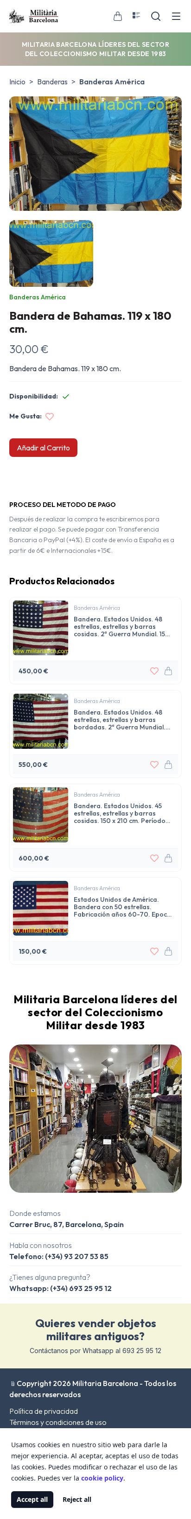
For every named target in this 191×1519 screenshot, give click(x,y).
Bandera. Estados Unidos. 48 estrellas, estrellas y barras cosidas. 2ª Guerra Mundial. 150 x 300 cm (122, 626)
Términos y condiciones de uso (58, 1422)
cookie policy (102, 1478)
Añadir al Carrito (43, 447)
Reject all (77, 1499)
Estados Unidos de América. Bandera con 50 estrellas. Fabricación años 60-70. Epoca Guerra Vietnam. (122, 906)
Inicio (17, 81)
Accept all (32, 1499)
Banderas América (112, 81)
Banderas (52, 81)
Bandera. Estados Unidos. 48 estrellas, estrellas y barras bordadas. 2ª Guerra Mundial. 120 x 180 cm (120, 719)
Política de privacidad (43, 1411)
